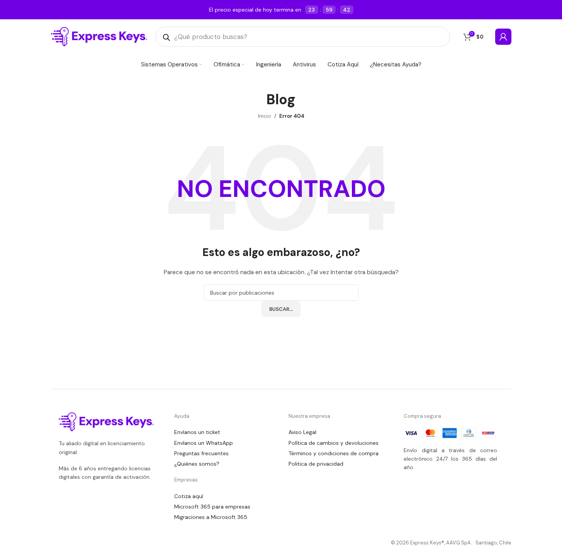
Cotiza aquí (188, 496)
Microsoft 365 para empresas (212, 506)
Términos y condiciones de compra (334, 453)
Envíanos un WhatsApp (203, 442)
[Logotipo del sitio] (99, 36)
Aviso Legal (302, 432)
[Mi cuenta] (503, 36)
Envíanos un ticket (197, 432)
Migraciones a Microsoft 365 (210, 517)
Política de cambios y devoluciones (334, 442)
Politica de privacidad (316, 463)
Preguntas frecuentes (201, 453)
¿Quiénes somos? (196, 463)
